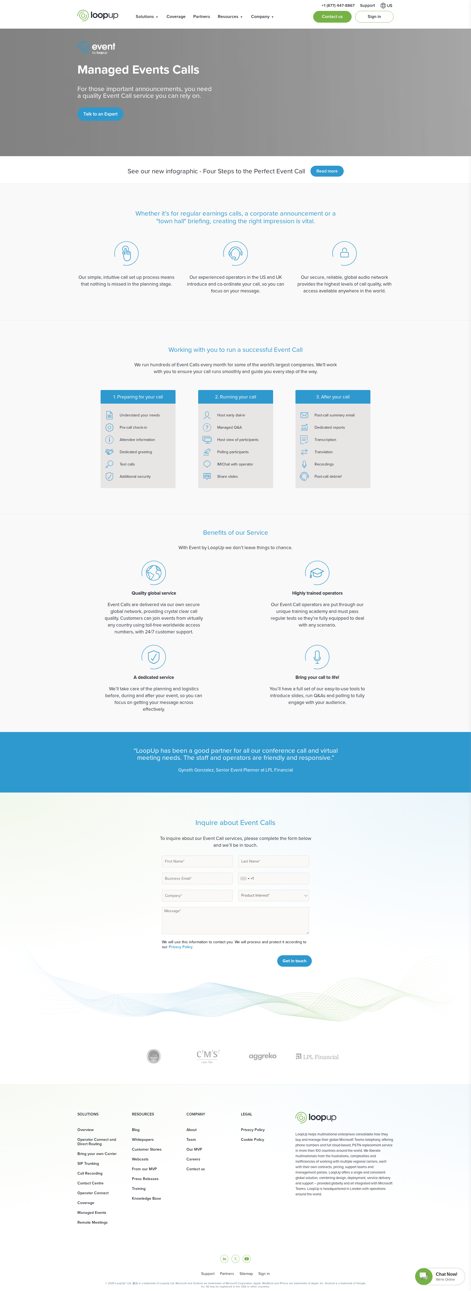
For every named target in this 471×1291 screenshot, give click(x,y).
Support (208, 1274)
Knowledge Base (146, 1198)
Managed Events (91, 1213)
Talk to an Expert (100, 114)
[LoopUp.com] (97, 15)
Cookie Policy (252, 1139)
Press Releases (145, 1179)
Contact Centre (90, 1183)
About (191, 1130)
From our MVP (144, 1169)
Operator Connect (92, 1193)
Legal (246, 1114)
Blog (136, 1130)
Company (260, 16)
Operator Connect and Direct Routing (96, 1142)
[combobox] (244, 878)
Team (191, 1139)
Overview (85, 1130)
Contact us (332, 16)
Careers (193, 1159)
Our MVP (194, 1149)
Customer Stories (147, 1149)
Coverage (176, 16)
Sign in (374, 16)
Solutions (145, 16)
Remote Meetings (92, 1222)
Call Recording (89, 1173)
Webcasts (140, 1159)
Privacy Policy (180, 947)
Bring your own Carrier (97, 1154)
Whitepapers (143, 1139)
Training (139, 1189)
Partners (201, 16)
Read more (327, 171)
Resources (228, 16)
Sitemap (246, 1274)
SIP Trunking (88, 1163)
